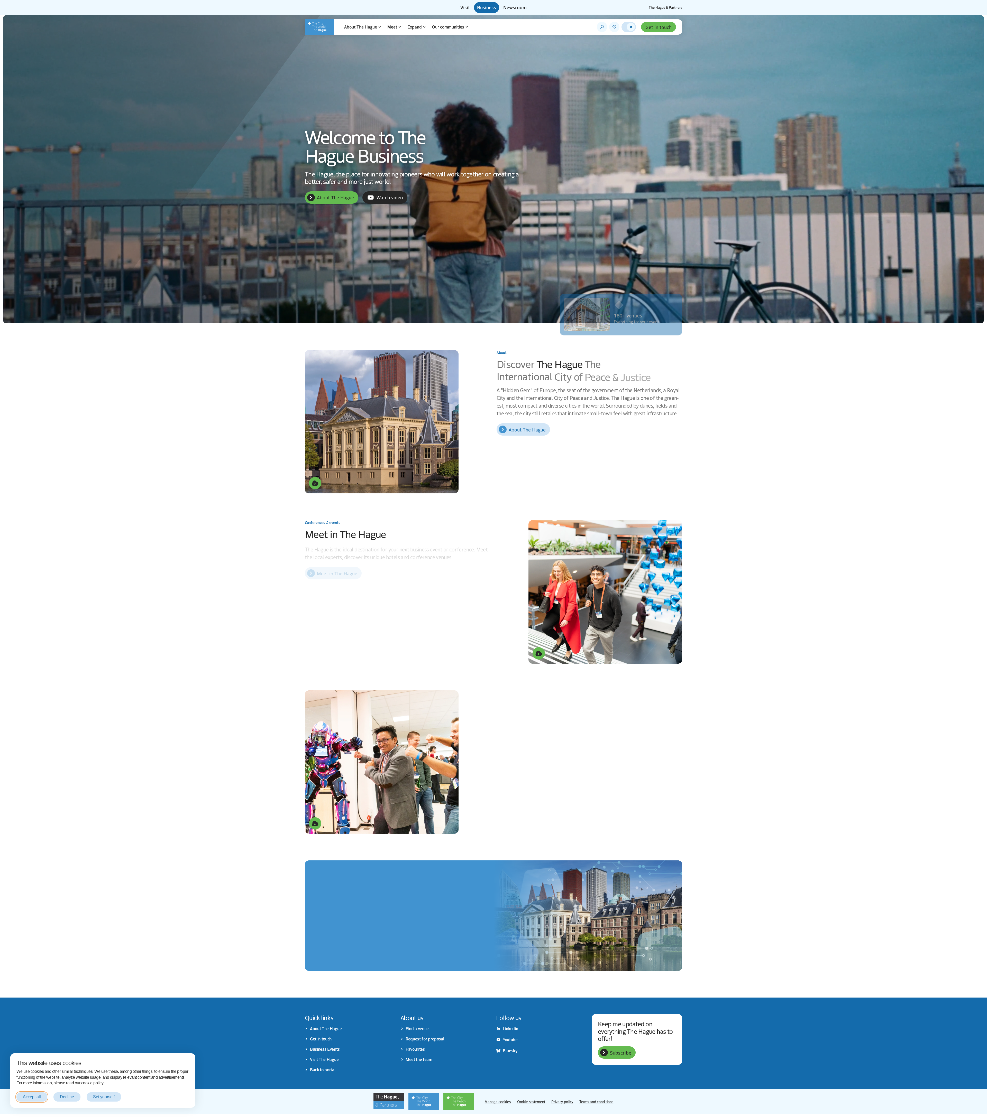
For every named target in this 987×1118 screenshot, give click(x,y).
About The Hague (360, 27)
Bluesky (510, 1050)
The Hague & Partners (665, 7)
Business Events (325, 1049)
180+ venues (628, 314)
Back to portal (323, 1069)
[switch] (629, 27)
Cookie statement (531, 1101)
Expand (414, 27)
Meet (392, 27)
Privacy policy (562, 1101)
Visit (465, 8)
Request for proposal (425, 1038)
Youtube (510, 1039)
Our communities (448, 27)
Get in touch (658, 27)
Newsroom (515, 8)
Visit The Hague (324, 1059)
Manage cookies (498, 1101)
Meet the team (419, 1059)
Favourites (415, 1049)
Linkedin (510, 1028)
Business (486, 8)
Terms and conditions (596, 1101)
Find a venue (417, 1028)
